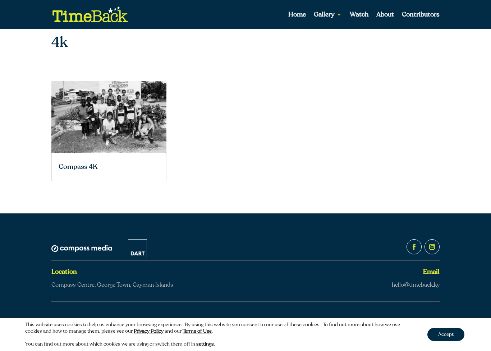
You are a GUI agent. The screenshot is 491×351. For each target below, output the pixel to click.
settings (205, 344)
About (385, 15)
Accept (446, 334)
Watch (359, 15)
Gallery (324, 15)
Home (297, 15)
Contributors (421, 15)
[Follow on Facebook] (414, 246)
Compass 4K (78, 166)
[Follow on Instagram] (432, 246)
